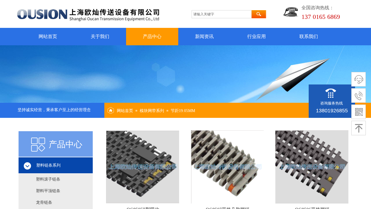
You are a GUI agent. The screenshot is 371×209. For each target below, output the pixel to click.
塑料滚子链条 (48, 179)
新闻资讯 (204, 36)
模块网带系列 (152, 111)
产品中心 (152, 36)
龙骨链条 (44, 202)
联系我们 (308, 36)
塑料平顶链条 (48, 191)
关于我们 (100, 36)
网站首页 (48, 36)
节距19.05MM (183, 111)
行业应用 (256, 36)
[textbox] (222, 14)
